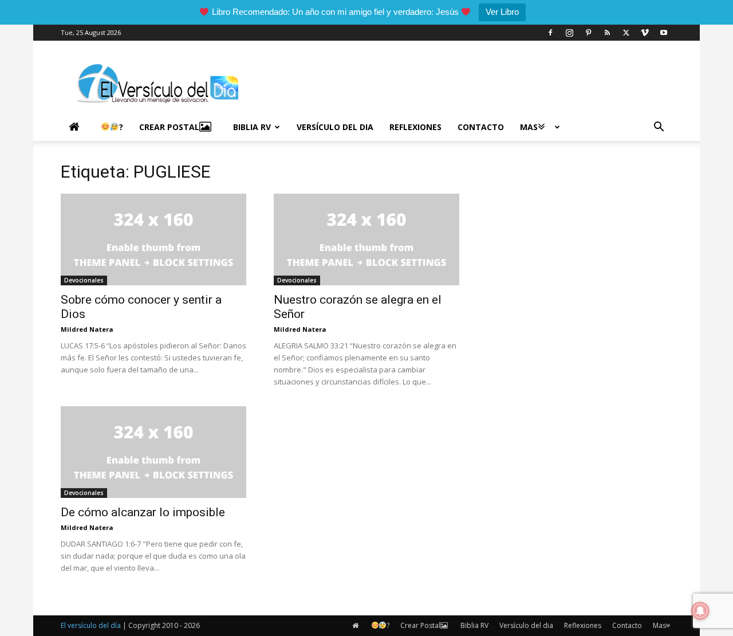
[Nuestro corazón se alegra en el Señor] (366, 239)
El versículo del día (91, 625)
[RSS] (607, 33)
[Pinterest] (588, 33)
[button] (658, 128)
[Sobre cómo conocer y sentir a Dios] (153, 239)
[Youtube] (663, 33)
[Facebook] (550, 33)
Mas (529, 126)
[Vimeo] (644, 33)
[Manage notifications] (700, 611)
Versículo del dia (335, 126)
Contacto (481, 126)
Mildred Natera (87, 329)
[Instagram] (569, 33)
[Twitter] (626, 33)
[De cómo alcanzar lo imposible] (153, 452)
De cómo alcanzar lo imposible (143, 512)
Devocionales (84, 280)
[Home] (77, 127)
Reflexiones (415, 126)
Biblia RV (252, 126)
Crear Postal (169, 126)
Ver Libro (502, 12)
